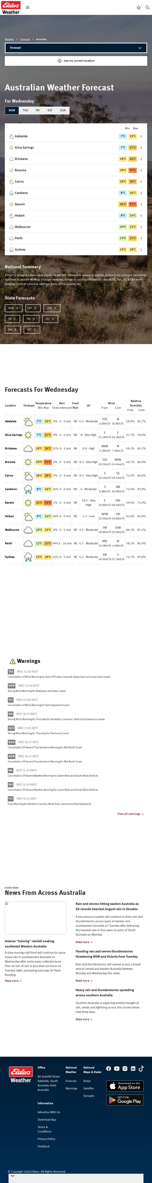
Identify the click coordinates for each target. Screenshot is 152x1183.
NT (30, 308)
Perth (8, 543)
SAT (49, 110)
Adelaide (10, 421)
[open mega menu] (27, 7)
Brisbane (11, 448)
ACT (29, 329)
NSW (11, 308)
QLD (49, 308)
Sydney (10, 557)
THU (25, 110)
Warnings (71, 1088)
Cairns (9, 475)
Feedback (44, 1146)
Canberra (11, 489)
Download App (47, 1119)
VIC (47, 319)
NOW (12, 110)
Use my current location (79, 60)
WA (10, 329)
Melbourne (12, 530)
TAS (29, 319)
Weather (9, 39)
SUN (63, 110)
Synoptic (89, 1096)
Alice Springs (13, 435)
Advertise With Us (49, 1112)
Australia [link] (41, 39)
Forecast (25, 39)
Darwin (9, 502)
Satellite (88, 1088)
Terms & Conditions (45, 1129)
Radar (87, 1081)
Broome (10, 462)
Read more (12, 981)
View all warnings (129, 814)
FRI (38, 110)
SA (9, 319)
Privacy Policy (46, 1139)
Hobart (9, 516)
